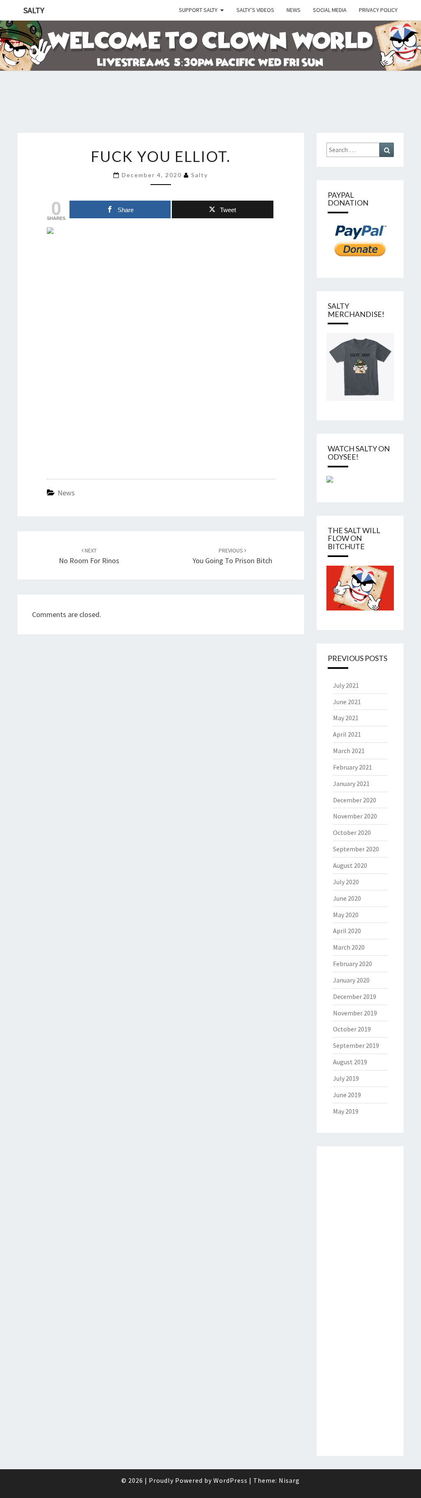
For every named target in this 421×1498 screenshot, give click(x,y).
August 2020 (350, 865)
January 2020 (351, 980)
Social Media (330, 10)
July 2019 (346, 1078)
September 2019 (356, 1045)
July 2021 (346, 685)
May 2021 (346, 718)
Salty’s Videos (255, 10)
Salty (33, 10)
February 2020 (352, 963)
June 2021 (347, 702)
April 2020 (347, 931)
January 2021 (351, 783)
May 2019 (346, 1111)
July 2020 (346, 882)
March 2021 (349, 751)
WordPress (230, 1480)
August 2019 (350, 1062)
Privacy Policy (378, 10)
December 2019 (354, 996)
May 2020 (346, 915)
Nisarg (289, 1480)
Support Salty (198, 10)
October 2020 (352, 832)
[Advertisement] (149, 111)
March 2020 (349, 947)
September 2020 (356, 849)
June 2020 (347, 898)
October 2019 (352, 1029)
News (294, 10)
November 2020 (355, 816)
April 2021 (347, 734)
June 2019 (347, 1095)
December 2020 (354, 800)
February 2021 (352, 767)
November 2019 (355, 1013)
